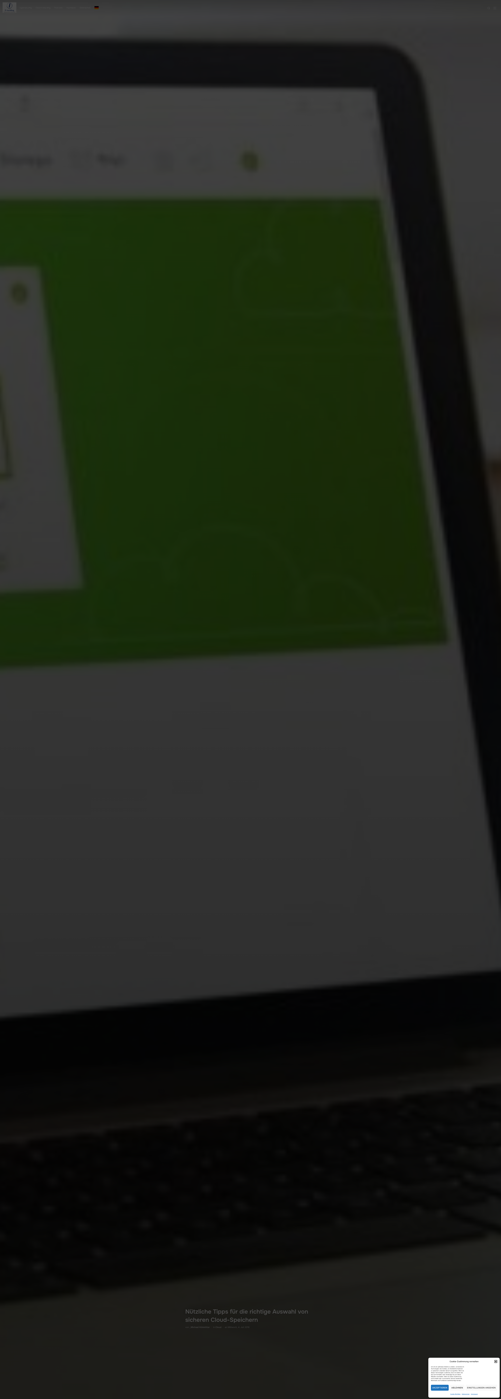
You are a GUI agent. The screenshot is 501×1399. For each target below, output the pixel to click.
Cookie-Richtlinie (455, 1394)
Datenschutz (466, 1394)
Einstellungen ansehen (481, 1387)
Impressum (474, 1394)
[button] (495, 1361)
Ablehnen (457, 1387)
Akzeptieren (439, 1387)
